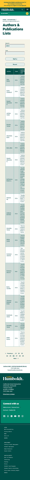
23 (22, 353)
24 (7, 356)
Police (5, 463)
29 (23, 356)
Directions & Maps (9, 394)
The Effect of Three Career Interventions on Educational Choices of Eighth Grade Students (24, 269)
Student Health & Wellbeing (11, 468)
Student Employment (9, 446)
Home (4, 19)
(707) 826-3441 (15, 368)
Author (9, 71)
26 (13, 356)
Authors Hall (11, 19)
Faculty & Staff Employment (11, 444)
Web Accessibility (8, 429)
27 (16, 356)
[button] (22, 10)
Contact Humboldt (9, 410)
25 (10, 356)
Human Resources (8, 448)
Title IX (6, 435)
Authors (5, 13)
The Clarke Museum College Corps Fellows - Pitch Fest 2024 (24, 239)
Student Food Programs (10, 466)
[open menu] (27, 10)
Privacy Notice (8, 431)
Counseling (7, 459)
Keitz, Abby (9, 148)
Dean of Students (8, 457)
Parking (6, 461)
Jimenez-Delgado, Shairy (9, 302)
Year (6, 50)
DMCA (5, 433)
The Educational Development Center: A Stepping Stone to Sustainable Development (24, 253)
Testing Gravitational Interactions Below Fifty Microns (23, 79)
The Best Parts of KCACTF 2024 (24, 197)
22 (19, 353)
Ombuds (5, 472)
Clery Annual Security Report (11, 470)
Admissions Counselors (11, 407)
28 (20, 356)
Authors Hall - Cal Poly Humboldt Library (15, 366)
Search (7, 43)
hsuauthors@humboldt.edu (15, 370)
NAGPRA (5, 438)
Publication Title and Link (23, 71)
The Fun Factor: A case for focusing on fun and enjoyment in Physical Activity (24, 336)
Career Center (7, 451)
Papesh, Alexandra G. (9, 103)
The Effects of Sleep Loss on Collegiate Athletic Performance (24, 314)
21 (16, 353)
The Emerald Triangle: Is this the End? (24, 325)
